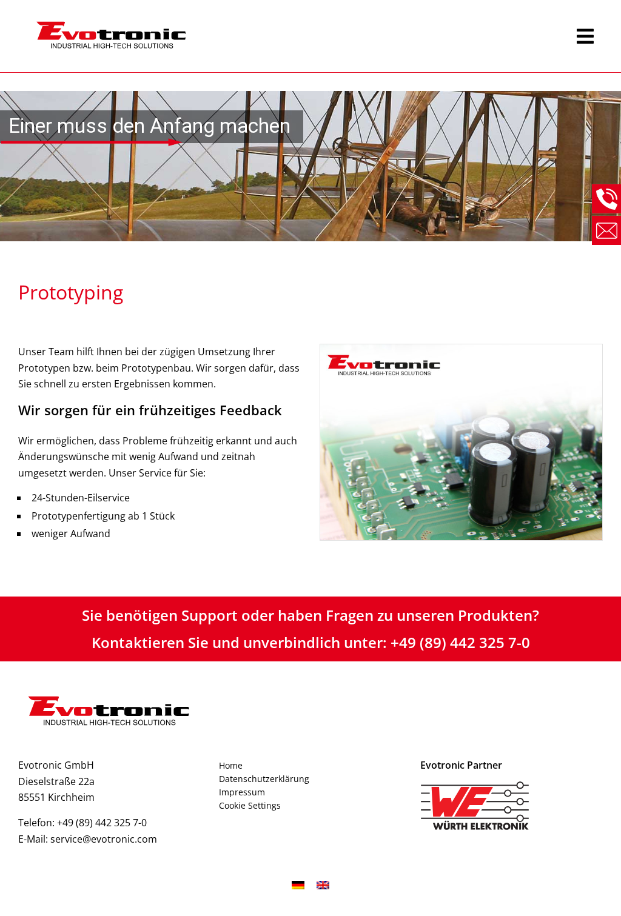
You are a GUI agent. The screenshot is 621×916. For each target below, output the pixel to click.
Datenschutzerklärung (264, 779)
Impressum (242, 792)
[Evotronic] (297, 36)
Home (231, 765)
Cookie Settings (250, 805)
